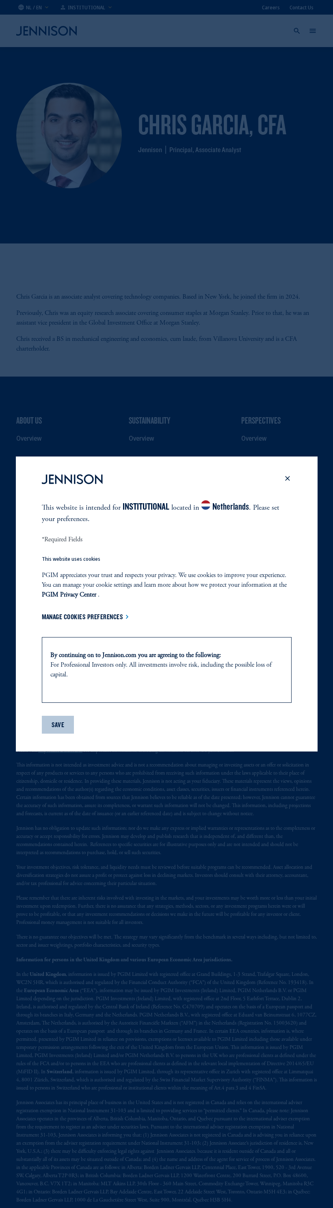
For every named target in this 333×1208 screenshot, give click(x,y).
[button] (287, 480)
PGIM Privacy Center (69, 595)
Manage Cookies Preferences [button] (82, 617)
